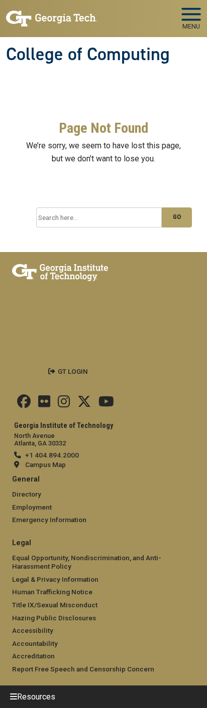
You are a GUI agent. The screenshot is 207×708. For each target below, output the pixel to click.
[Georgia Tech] (60, 271)
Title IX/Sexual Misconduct (54, 605)
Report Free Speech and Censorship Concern (83, 669)
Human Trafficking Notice (52, 592)
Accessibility (32, 630)
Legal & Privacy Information (55, 579)
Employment (32, 507)
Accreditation (33, 656)
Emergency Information (49, 520)
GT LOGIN (73, 371)
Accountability (35, 643)
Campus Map (45, 464)
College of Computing (88, 54)
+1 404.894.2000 (52, 455)
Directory (26, 494)
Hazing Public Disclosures (54, 618)
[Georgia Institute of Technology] (51, 14)
